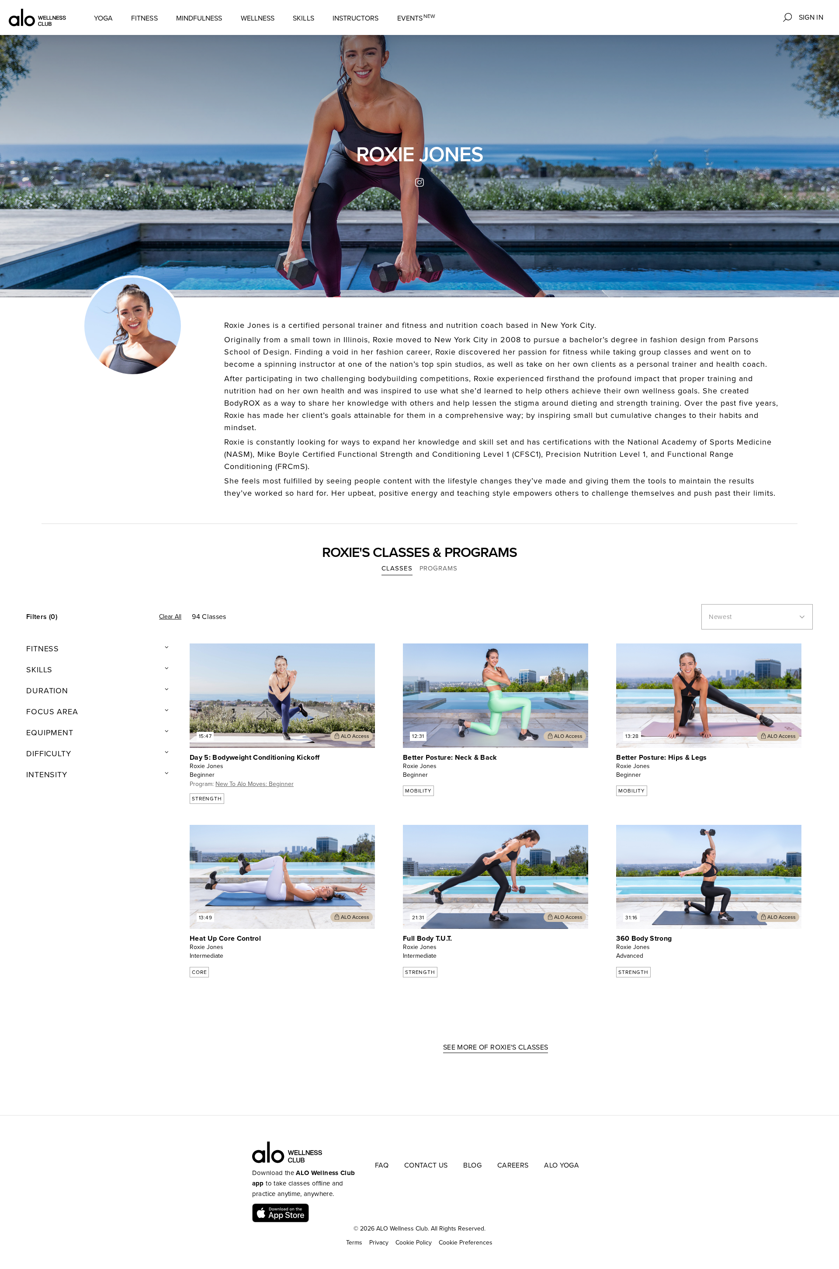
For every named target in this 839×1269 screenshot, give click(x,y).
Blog (472, 1165)
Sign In (811, 17)
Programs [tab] (439, 568)
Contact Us (426, 1165)
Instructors (356, 18)
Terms (354, 1242)
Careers (512, 1165)
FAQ (381, 1165)
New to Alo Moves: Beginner (254, 784)
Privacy (378, 1242)
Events (416, 18)
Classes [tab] (396, 568)
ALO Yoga (561, 1165)
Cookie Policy (413, 1242)
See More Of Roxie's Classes (495, 1047)
